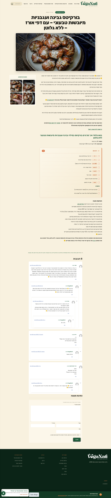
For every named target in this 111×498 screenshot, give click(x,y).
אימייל (53, 423)
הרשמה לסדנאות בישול (95, 129)
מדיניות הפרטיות (62, 495)
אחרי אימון (79, 252)
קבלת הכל (34, 495)
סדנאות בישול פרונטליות (61, 3)
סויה (32, 252)
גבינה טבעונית (49, 252)
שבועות (29, 252)
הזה (94, 240)
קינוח (65, 466)
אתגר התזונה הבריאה (17, 466)
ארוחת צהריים (55, 252)
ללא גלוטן (41, 252)
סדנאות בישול (19, 463)
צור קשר (26, 3)
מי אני (30, 3)
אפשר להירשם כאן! (54, 123)
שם (79, 423)
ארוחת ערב (60, 252)
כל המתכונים (41, 458)
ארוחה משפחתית (60, 12)
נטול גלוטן (36, 252)
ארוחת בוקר (64, 474)
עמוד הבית (76, 3)
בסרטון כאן (80, 204)
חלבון (44, 252)
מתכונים (70, 3)
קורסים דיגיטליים (38, 3)
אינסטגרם (105, 483)
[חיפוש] (12, 3)
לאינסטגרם (50, 100)
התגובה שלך (77, 404)
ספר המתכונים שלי (48, 3)
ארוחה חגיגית (73, 252)
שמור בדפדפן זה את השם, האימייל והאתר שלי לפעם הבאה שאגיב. (64, 434)
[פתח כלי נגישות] (3, 493)
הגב (75, 279)
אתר (79, 428)
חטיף (65, 471)
